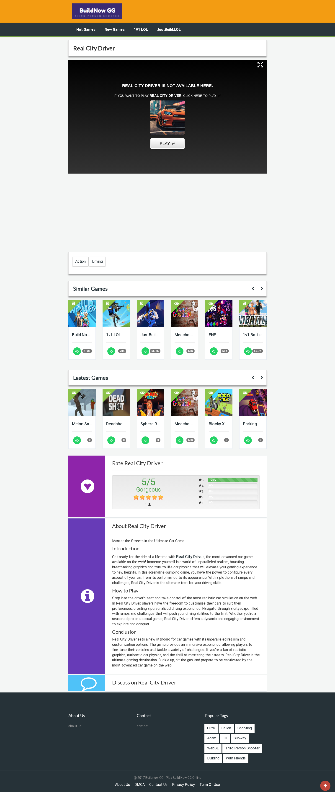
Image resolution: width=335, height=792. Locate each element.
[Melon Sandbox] (82, 402)
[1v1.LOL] (116, 313)
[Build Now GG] (82, 313)
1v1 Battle (252, 334)
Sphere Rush (150, 423)
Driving (97, 261)
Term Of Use (209, 784)
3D (225, 738)
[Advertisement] (40, 105)
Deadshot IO (116, 423)
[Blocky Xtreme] (218, 402)
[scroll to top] (325, 786)
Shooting (244, 728)
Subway (240, 738)
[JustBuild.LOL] (150, 313)
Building (213, 758)
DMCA (139, 784)
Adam (211, 738)
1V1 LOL (141, 29)
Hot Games (85, 29)
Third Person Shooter (242, 748)
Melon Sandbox (82, 423)
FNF (212, 334)
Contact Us (158, 784)
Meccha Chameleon (185, 334)
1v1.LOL (113, 334)
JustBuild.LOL (169, 29)
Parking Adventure (253, 423)
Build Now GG (82, 334)
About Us (122, 784)
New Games (115, 29)
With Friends (236, 758)
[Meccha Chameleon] (184, 313)
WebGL (213, 748)
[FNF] (218, 313)
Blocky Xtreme (219, 423)
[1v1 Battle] (253, 313)
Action (80, 261)
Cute (211, 728)
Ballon (226, 728)
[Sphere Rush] (150, 402)
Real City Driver (190, 556)
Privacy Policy (183, 784)
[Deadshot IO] (116, 402)
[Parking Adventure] (253, 402)
